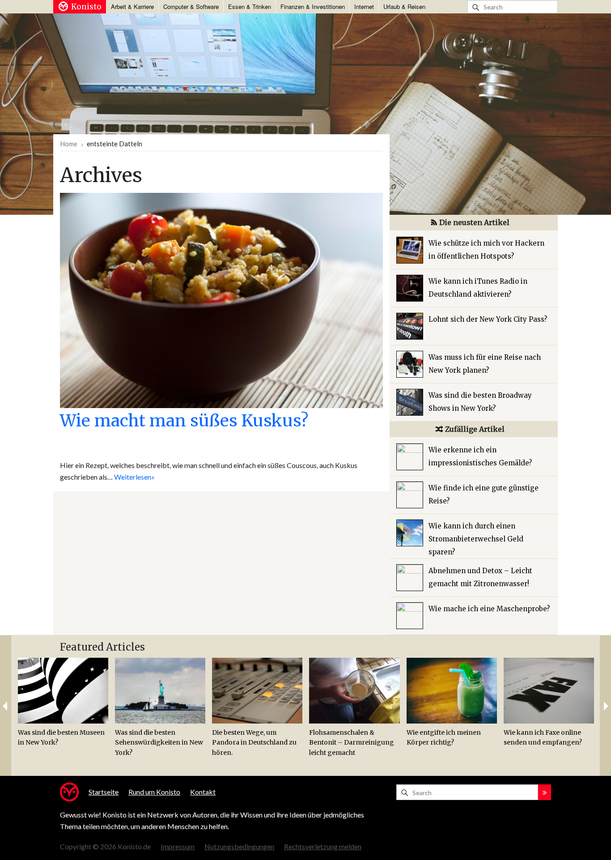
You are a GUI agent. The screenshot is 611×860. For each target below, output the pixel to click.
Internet (364, 6)
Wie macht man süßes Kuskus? (184, 420)
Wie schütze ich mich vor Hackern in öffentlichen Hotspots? (486, 249)
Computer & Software (191, 6)
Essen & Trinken (249, 6)
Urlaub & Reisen (404, 6)
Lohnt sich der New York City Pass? (488, 319)
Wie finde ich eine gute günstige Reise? (484, 494)
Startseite (104, 792)
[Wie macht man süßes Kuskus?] (221, 299)
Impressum (178, 846)
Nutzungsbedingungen (239, 846)
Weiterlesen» (134, 477)
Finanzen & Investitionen (312, 6)
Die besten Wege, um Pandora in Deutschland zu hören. (254, 742)
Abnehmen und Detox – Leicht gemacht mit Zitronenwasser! (480, 577)
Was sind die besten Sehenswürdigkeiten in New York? (159, 742)
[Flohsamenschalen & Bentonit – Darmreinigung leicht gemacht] (354, 691)
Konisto (86, 7)
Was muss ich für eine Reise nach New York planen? (485, 364)
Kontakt (203, 792)
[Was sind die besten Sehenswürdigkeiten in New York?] (160, 691)
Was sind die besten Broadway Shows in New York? (480, 402)
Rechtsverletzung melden (322, 846)
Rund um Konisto (154, 792)
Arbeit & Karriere (132, 6)
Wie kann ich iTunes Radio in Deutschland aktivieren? (478, 287)
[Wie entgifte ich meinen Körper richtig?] (452, 691)
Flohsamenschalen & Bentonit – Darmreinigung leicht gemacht (351, 742)
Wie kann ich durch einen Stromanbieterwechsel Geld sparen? (476, 539)
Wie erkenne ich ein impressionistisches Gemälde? (480, 456)
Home (68, 144)
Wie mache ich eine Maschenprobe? (489, 609)
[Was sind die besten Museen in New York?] (63, 691)
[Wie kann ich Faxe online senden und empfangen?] (549, 691)
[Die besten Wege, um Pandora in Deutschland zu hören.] (257, 691)
